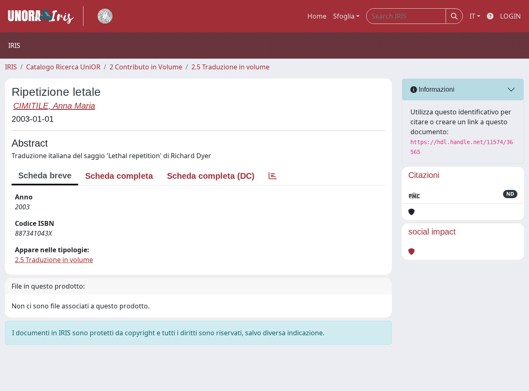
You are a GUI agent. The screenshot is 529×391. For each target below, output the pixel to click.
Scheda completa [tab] (119, 175)
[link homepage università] (105, 16)
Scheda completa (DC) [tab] (211, 175)
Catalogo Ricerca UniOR (63, 66)
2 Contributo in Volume (146, 66)
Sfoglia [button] (344, 16)
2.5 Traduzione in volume (230, 66)
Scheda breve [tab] (44, 175)
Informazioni (436, 89)
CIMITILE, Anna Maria (54, 105)
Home (316, 16)
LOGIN (510, 16)
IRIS (11, 66)
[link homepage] (44, 16)
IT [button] (472, 16)
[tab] (273, 176)
